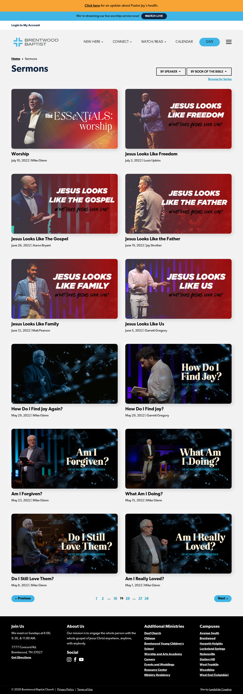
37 (140, 598)
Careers (149, 659)
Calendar (184, 42)
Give (209, 42)
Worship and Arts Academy (163, 654)
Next (221, 598)
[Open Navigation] (229, 42)
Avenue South (209, 633)
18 (115, 598)
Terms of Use (85, 689)
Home (15, 59)
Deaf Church (152, 633)
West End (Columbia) (214, 675)
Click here (92, 5)
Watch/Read (152, 42)
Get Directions (21, 657)
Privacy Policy (65, 689)
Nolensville (207, 654)
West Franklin (209, 664)
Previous (24, 598)
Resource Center (155, 670)
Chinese (149, 638)
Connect (121, 42)
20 (128, 598)
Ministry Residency (157, 675)
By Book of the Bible (207, 71)
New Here (92, 42)
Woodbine (207, 670)
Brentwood (207, 638)
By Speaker (168, 71)
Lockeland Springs (212, 648)
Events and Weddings (159, 664)
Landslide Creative (220, 689)
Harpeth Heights (211, 643)
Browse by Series (220, 79)
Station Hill (207, 659)
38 (146, 598)
